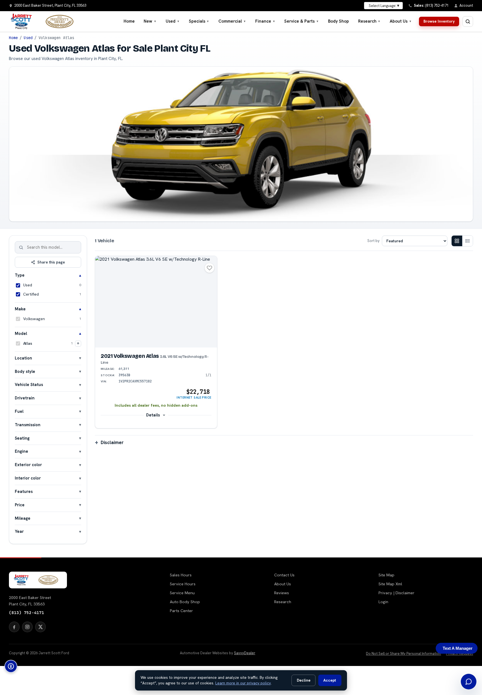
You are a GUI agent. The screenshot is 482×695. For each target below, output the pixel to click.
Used (173, 21)
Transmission (27, 424)
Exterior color (28, 464)
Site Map (386, 574)
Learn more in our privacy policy (243, 683)
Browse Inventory (439, 21)
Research (369, 21)
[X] (40, 627)
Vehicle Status (29, 384)
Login (383, 601)
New (150, 21)
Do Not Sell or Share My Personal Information (403, 653)
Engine (21, 451)
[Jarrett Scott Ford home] (45, 21)
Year (19, 531)
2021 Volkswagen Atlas (155, 359)
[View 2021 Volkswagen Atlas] (156, 301)
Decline (303, 680)
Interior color (28, 478)
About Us (401, 21)
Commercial (232, 21)
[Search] (21, 247)
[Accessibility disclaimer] (10, 666)
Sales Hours (181, 574)
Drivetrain (25, 398)
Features (24, 491)
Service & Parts (301, 21)
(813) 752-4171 (26, 612)
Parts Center (181, 610)
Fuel (19, 411)
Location (23, 358)
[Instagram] (27, 627)
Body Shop (338, 21)
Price (20, 504)
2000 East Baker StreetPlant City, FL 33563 (30, 600)
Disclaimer (112, 442)
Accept (329, 680)
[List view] (467, 241)
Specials (199, 21)
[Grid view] (457, 241)
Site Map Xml (390, 583)
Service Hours (183, 583)
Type (20, 275)
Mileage (22, 518)
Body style (25, 371)
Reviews (281, 592)
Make (20, 308)
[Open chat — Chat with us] (468, 681)
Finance (265, 21)
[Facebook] (14, 627)
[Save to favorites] (209, 268)
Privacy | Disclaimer (396, 592)
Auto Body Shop (185, 601)
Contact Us (284, 574)
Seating (22, 438)
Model (21, 333)
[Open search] (467, 21)
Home (129, 21)
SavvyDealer (244, 653)
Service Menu (182, 592)
